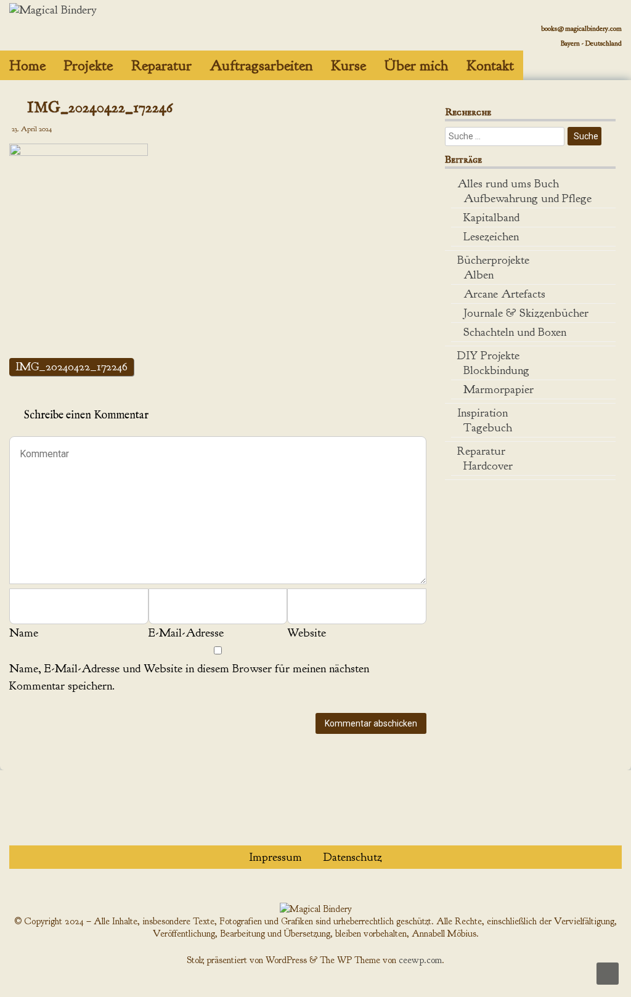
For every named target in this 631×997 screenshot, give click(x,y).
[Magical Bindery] (53, 9)
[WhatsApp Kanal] (589, 58)
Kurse (348, 65)
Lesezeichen (491, 236)
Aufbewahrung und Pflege (527, 198)
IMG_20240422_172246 (71, 366)
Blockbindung (496, 370)
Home (27, 65)
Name (23, 632)
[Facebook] (598, 58)
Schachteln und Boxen (514, 332)
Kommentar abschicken (371, 723)
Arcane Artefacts (504, 294)
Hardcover (488, 465)
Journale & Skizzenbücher (525, 313)
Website (306, 632)
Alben (478, 274)
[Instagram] (617, 58)
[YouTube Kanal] (608, 58)
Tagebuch (487, 427)
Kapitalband (491, 217)
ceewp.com (420, 960)
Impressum (275, 857)
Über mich (416, 65)
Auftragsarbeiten (261, 65)
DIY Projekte (488, 355)
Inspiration (482, 412)
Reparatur (161, 65)
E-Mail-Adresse (186, 632)
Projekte (88, 65)
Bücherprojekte (493, 260)
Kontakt (490, 65)
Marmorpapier (498, 389)
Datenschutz (353, 857)
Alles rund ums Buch (508, 183)
